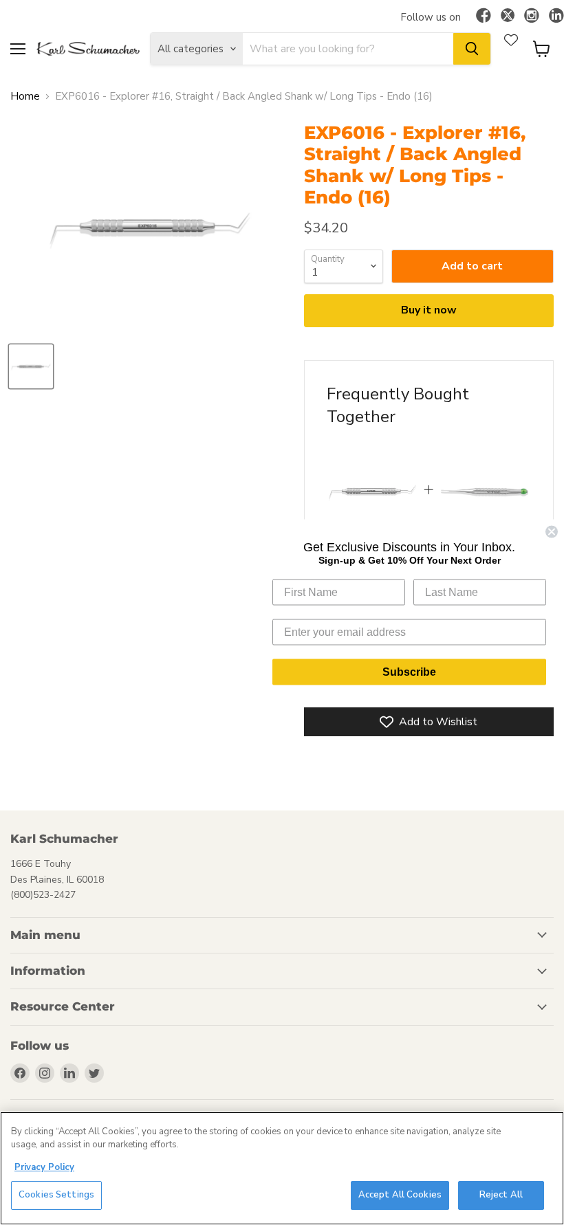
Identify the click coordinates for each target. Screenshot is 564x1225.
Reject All (501, 1195)
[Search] (471, 49)
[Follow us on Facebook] (483, 16)
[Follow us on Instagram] (531, 16)
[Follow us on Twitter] (507, 17)
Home (25, 96)
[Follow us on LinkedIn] (556, 16)
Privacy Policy (44, 1167)
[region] (282, 1168)
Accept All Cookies (400, 1195)
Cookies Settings (56, 1195)
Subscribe (409, 672)
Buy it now (429, 310)
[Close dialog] (551, 532)
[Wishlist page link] (511, 40)
